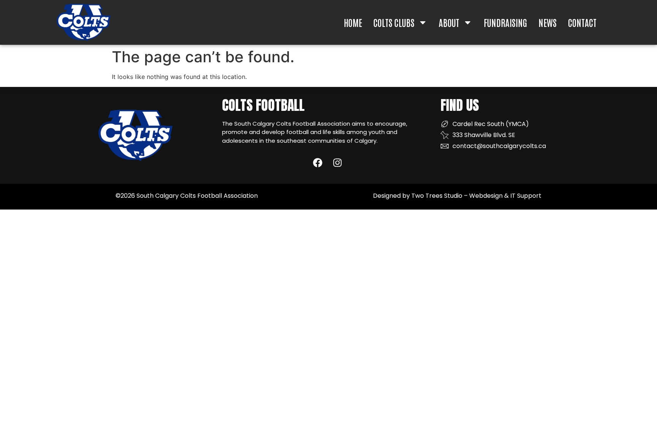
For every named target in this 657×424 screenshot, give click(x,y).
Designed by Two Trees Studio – (421, 195)
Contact (582, 22)
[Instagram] (337, 162)
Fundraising (505, 22)
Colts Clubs (393, 22)
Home (353, 22)
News (547, 22)
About (449, 22)
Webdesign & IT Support (505, 195)
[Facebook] (317, 162)
